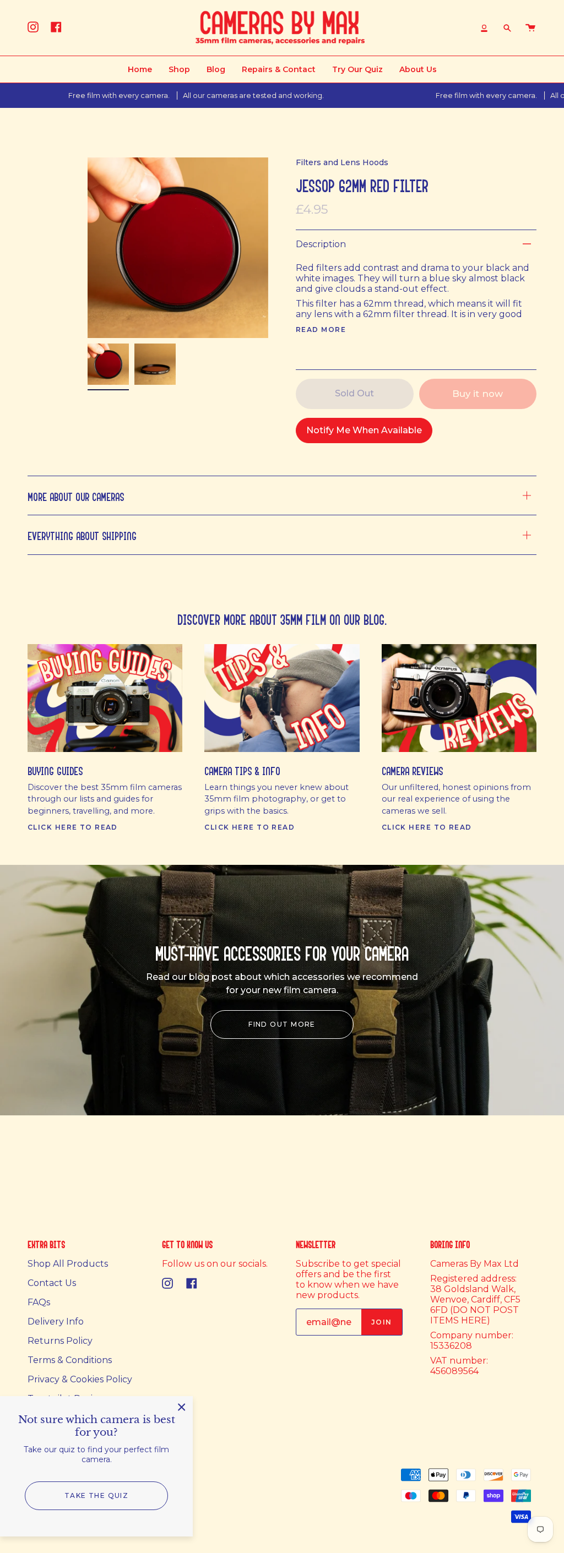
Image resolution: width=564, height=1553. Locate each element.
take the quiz (96, 1495)
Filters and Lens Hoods (342, 162)
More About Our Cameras (76, 495)
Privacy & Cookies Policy (80, 1379)
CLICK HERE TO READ (73, 827)
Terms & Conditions (70, 1360)
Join (381, 1322)
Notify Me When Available (364, 430)
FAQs (39, 1302)
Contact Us (52, 1283)
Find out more (282, 1024)
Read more (321, 329)
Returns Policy (60, 1341)
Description (321, 244)
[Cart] (530, 28)
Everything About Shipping (82, 534)
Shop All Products (68, 1263)
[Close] (181, 1407)
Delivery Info (56, 1321)
